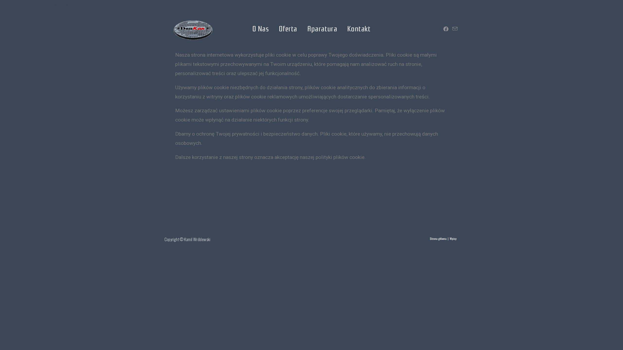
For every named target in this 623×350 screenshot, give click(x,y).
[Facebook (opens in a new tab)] (445, 29)
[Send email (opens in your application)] (454, 28)
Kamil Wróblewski (197, 239)
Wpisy (453, 238)
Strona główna (438, 238)
